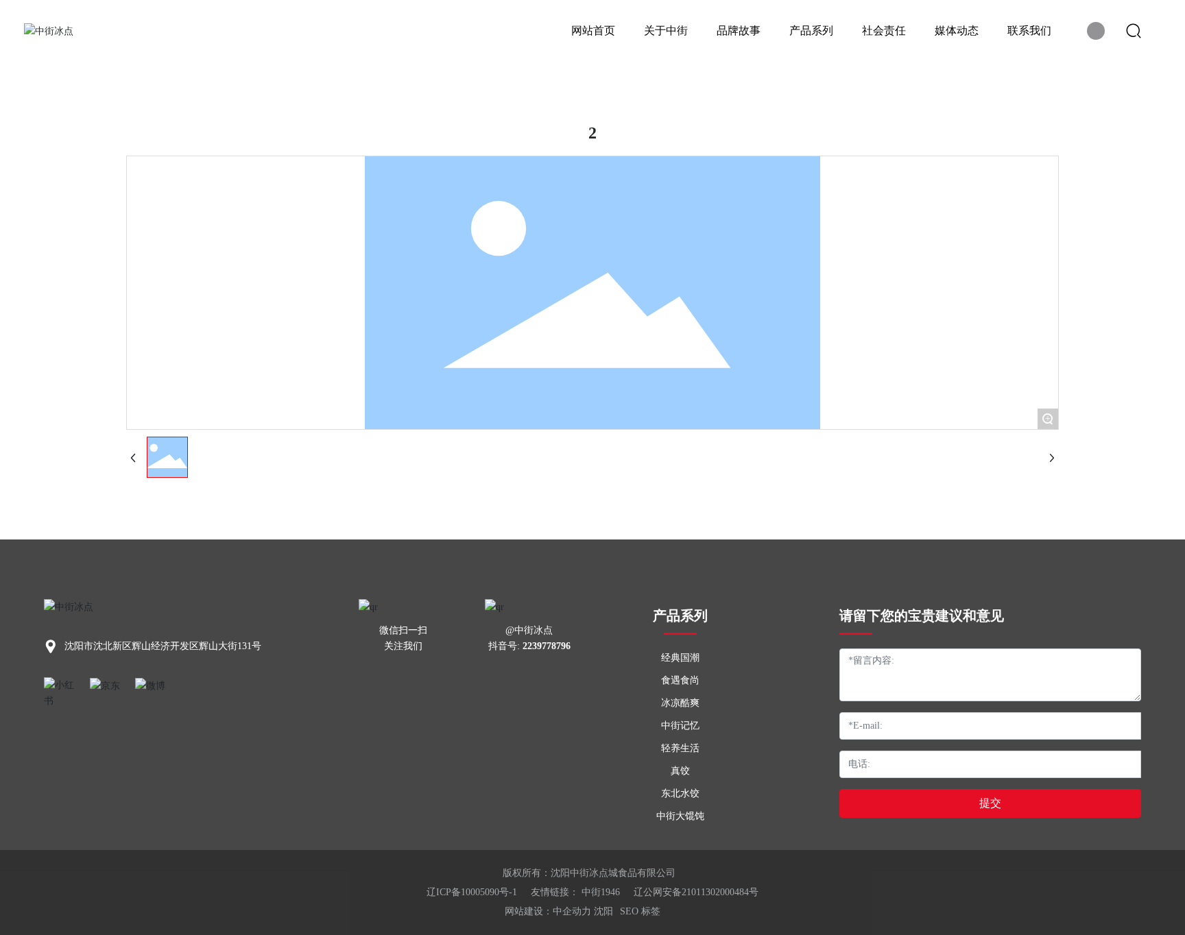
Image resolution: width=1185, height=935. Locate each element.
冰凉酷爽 (680, 703)
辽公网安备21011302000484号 (696, 892)
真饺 (680, 771)
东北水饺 (680, 793)
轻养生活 (680, 748)
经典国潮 (680, 658)
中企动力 (572, 911)
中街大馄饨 (680, 816)
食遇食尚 (680, 680)
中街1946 (601, 892)
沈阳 (603, 911)
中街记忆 (680, 725)
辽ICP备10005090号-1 (472, 892)
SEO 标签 (640, 911)
